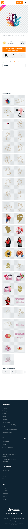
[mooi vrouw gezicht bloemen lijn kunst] (8, 158)
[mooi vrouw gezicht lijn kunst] (8, 205)
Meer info (6, 64)
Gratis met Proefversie (14, 49)
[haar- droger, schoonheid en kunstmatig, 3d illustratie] (8, 134)
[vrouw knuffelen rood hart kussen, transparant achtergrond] (8, 381)
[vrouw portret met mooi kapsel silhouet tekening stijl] (8, 405)
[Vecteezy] (2, 2)
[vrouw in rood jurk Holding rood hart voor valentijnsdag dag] (8, 499)
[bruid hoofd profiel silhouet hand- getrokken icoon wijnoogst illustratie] (8, 346)
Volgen (22, 43)
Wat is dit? (16, 61)
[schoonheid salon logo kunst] (8, 146)
